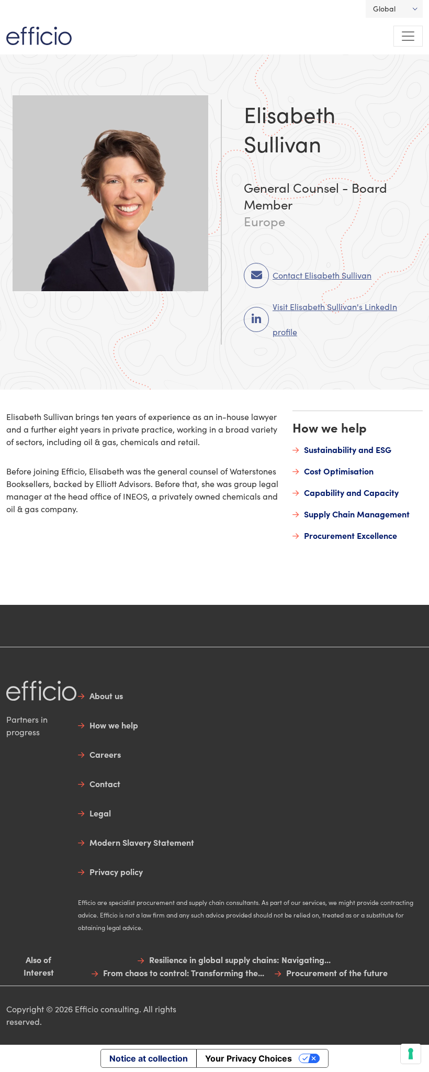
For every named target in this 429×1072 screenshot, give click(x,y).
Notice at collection (148, 1058)
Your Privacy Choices (248, 1058)
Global (384, 9)
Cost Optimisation (339, 471)
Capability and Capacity (351, 492)
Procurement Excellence (350, 535)
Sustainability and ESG (347, 449)
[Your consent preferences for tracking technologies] (411, 1054)
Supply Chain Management (357, 514)
